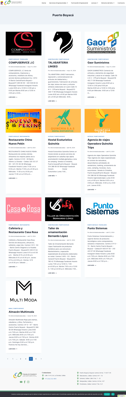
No (113, 394)
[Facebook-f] (24, 381)
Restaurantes (25, 136)
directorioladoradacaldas (18, 66)
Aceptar (107, 394)
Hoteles (50, 136)
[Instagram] (28, 381)
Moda (10, 308)
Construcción (53, 59)
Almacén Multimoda (21, 311)
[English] (2, 4)
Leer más (13, 97)
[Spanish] (2, 2)
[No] (124, 394)
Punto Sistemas (97, 228)
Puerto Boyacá (14, 59)
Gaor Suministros (98, 62)
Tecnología (24, 59)
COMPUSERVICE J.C (21, 62)
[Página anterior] (8, 359)
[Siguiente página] (41, 359)
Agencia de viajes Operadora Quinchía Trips (100, 143)
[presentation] (23, 43)
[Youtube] (21, 381)
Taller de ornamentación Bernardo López (58, 232)
